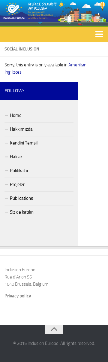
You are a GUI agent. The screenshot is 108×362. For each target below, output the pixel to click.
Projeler (17, 184)
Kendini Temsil (24, 143)
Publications (21, 198)
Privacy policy (17, 296)
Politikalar (19, 170)
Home (16, 115)
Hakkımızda (21, 129)
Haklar (16, 157)
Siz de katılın (22, 212)
